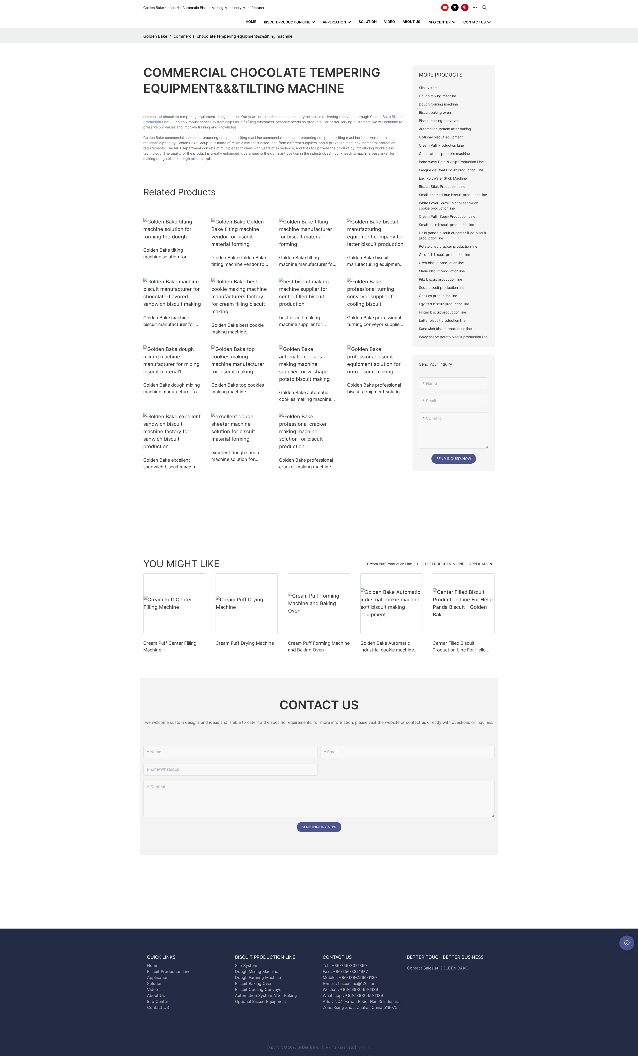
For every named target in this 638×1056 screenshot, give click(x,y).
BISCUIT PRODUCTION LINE (440, 564)
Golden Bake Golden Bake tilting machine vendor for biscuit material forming (238, 261)
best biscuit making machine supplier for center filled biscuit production (300, 321)
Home (152, 965)
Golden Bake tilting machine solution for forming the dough (165, 253)
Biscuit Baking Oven (253, 983)
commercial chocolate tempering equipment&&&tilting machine (233, 36)
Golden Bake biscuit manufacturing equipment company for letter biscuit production (374, 261)
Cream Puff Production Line (389, 564)
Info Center (157, 1001)
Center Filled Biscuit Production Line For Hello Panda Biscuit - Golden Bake (462, 646)
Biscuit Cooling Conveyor (259, 989)
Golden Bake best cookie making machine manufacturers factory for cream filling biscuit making (240, 328)
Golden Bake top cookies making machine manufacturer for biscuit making (237, 388)
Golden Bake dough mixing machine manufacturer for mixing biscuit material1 (171, 388)
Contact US (158, 1007)
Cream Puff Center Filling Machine (169, 646)
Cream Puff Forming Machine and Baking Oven (319, 646)
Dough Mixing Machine (256, 971)
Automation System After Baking (266, 995)
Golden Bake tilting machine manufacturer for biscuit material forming (306, 261)
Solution (154, 983)
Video (152, 989)
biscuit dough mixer (184, 158)
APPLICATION (480, 564)
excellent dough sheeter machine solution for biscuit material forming (236, 456)
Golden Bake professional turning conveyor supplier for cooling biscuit (374, 321)
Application (157, 977)
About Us (156, 995)
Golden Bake (155, 36)
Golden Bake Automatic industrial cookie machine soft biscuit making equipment (387, 646)
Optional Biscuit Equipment (260, 1001)
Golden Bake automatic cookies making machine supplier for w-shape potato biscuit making (305, 396)
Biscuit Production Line (168, 971)
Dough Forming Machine (258, 977)
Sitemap (364, 1047)
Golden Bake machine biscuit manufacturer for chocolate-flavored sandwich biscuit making (169, 321)
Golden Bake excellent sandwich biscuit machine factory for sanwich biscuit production (171, 463)
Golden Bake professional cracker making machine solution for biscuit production (306, 463)
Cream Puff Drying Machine (245, 643)
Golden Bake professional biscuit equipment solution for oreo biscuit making (374, 388)
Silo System (246, 965)
